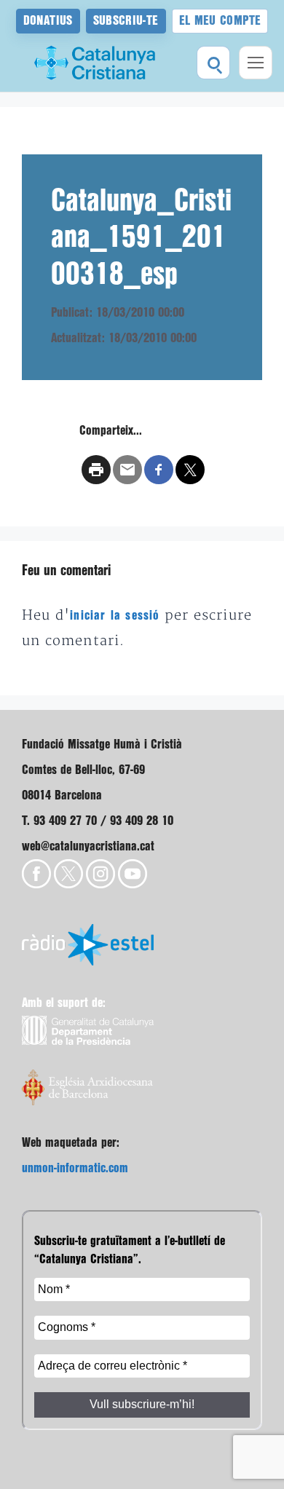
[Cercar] (213, 62)
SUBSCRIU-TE (126, 20)
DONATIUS (48, 20)
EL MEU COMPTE (220, 20)
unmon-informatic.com (75, 1168)
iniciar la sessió (114, 615)
